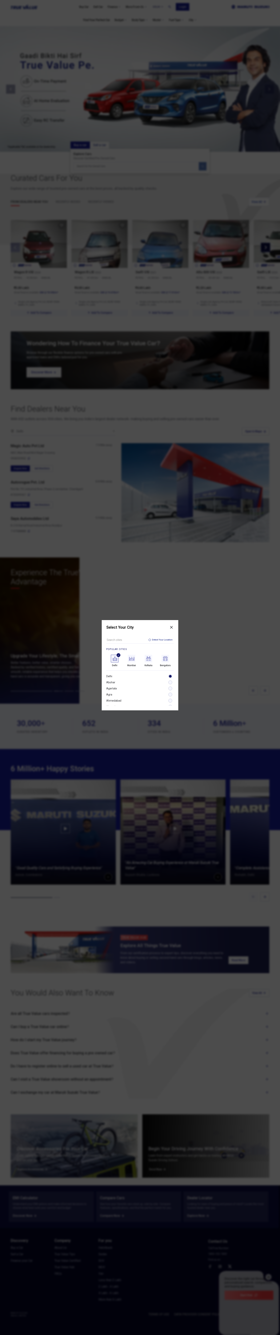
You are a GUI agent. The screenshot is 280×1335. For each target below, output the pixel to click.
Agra (109, 694)
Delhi (109, 676)
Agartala (111, 688)
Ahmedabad (113, 700)
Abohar (110, 682)
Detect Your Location (162, 640)
